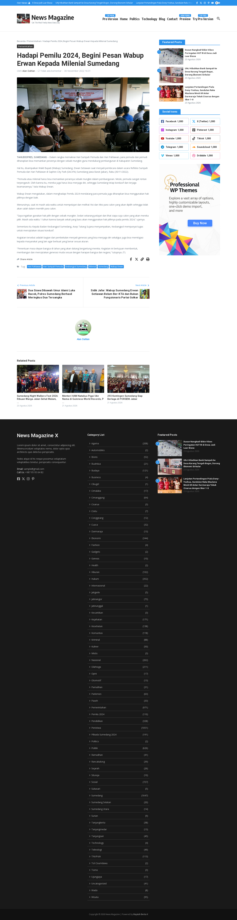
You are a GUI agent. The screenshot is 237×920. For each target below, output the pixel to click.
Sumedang (103, 266)
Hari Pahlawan (34, 266)
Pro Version (110, 18)
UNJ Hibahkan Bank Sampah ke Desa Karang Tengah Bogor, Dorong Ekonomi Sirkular (201, 71)
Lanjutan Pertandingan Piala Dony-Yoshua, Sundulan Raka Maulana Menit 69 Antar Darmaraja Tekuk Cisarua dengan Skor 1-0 (202, 93)
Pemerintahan (34, 41)
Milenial (92, 266)
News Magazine (52, 17)
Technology (149, 19)
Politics (135, 19)
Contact (172, 19)
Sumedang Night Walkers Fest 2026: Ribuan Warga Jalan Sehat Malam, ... (37, 399)
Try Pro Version (203, 18)
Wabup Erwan (116, 266)
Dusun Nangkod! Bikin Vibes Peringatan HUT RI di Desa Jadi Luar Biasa (201, 53)
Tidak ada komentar (50, 70)
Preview (185, 18)
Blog (162, 19)
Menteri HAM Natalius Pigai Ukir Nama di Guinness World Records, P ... (83, 399)
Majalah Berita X (140, 914)
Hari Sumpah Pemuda (53, 266)
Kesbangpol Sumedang (76, 266)
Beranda (21, 41)
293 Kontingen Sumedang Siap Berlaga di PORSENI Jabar (125, 397)
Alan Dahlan (28, 70)
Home (124, 19)
